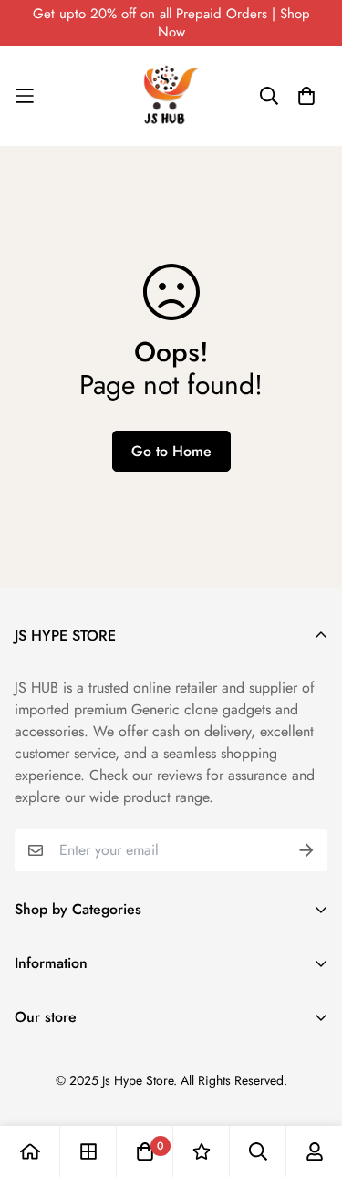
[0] (145, 1151)
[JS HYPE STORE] (171, 96)
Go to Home (171, 451)
